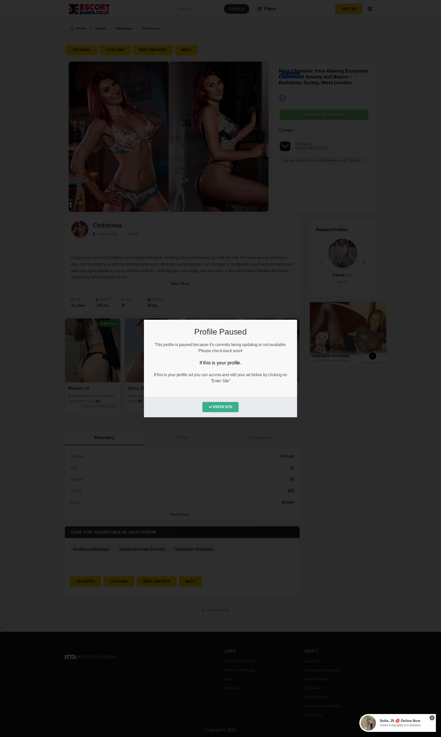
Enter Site (222, 407)
